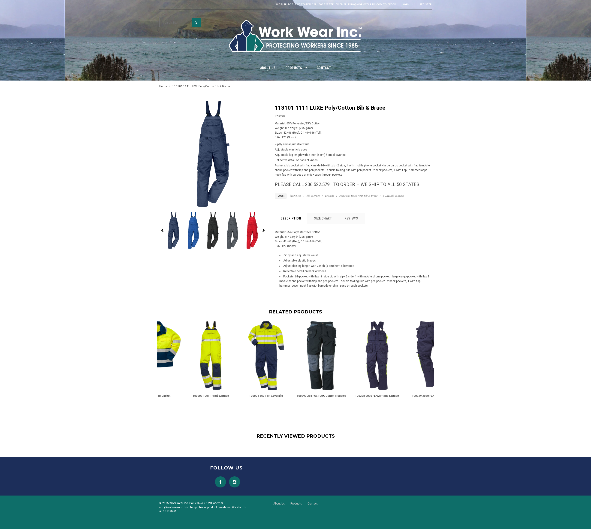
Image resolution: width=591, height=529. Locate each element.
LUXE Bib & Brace (393, 195)
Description (291, 218)
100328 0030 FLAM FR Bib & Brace (240, 395)
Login (406, 4)
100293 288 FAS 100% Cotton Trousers (185, 395)
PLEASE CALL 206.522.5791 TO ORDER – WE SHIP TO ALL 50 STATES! (347, 184)
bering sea (295, 195)
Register (425, 4)
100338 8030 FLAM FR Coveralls (406, 395)
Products (296, 503)
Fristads (329, 195)
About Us (279, 503)
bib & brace (313, 195)
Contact (313, 503)
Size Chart (323, 218)
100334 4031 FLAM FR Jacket (351, 395)
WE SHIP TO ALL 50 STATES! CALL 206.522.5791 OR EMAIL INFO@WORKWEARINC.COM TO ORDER (336, 4)
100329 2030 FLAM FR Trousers (295, 395)
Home (163, 86)
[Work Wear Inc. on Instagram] (233, 482)
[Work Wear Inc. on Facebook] (219, 482)
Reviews (351, 218)
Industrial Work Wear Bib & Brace (358, 195)
